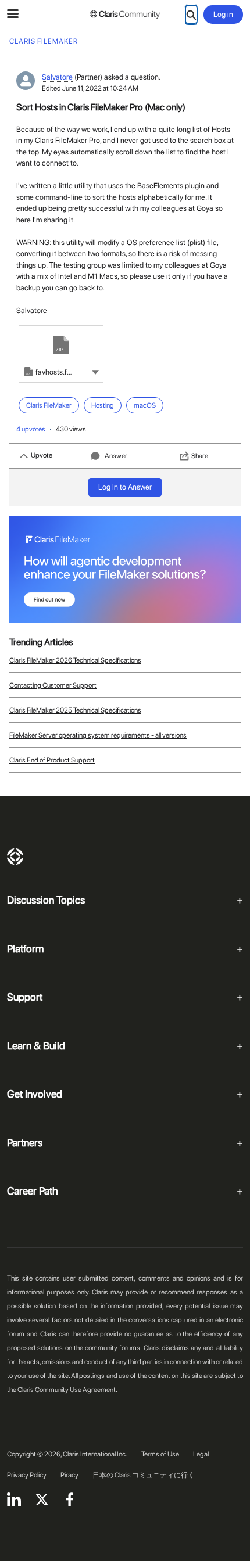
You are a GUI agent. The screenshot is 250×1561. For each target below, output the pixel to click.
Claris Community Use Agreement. (67, 1390)
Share (199, 456)
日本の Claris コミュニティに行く (143, 1475)
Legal (201, 1454)
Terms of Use (160, 1454)
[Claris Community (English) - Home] (125, 14)
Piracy (69, 1475)
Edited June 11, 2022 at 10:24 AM (90, 88)
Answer (116, 456)
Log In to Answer (125, 487)
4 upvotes (30, 429)
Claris (15, 856)
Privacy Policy (27, 1475)
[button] (95, 371)
